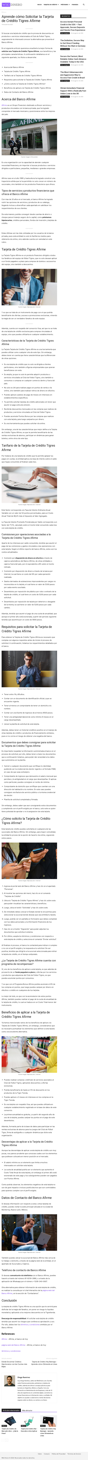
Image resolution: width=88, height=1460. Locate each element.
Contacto (47, 1454)
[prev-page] (3, 1440)
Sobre (40, 1454)
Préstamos (64, 4)
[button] (83, 5)
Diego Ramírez (24, 1377)
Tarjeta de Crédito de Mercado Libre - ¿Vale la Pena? (10, 1431)
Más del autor (27, 1410)
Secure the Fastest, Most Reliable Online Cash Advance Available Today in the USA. (73, 59)
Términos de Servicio (74, 1454)
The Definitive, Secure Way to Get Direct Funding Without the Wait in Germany (72, 43)
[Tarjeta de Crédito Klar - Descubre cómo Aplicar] (29, 1421)
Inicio (39, 4)
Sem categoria (65, 33)
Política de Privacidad (58, 1454)
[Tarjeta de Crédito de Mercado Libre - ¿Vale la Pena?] (10, 1421)
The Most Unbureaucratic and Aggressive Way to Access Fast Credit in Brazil (72, 75)
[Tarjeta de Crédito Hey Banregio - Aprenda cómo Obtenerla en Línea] (48, 1421)
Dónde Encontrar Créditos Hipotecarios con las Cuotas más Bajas (14, 1364)
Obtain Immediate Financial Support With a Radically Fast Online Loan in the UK (73, 91)
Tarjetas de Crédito (50, 4)
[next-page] (6, 1440)
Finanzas (75, 4)
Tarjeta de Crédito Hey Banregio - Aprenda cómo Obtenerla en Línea (44, 1363)
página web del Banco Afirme (13, 1345)
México (4, 1426)
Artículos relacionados (11, 1410)
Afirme (4, 105)
